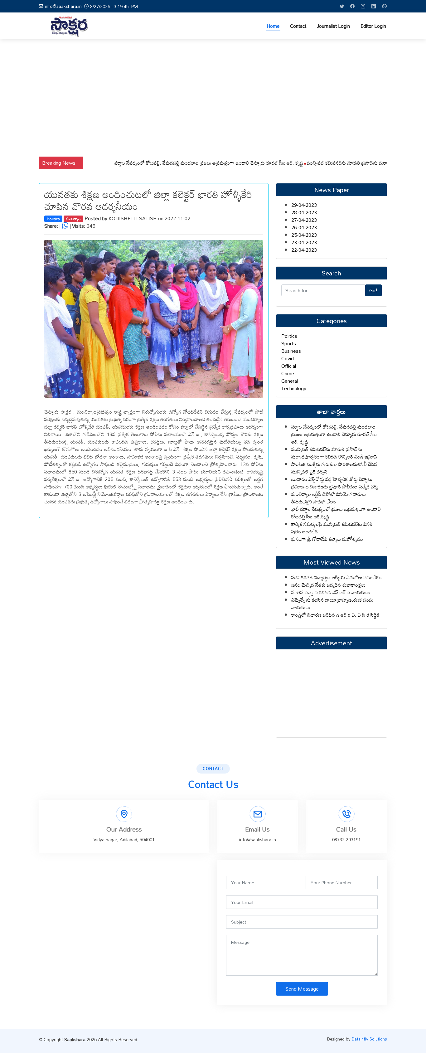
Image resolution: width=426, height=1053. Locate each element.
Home (273, 26)
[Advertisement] (213, 98)
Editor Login (373, 26)
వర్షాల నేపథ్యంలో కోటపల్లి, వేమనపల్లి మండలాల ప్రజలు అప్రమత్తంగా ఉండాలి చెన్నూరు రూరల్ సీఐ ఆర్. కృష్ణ (188, 163)
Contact (298, 26)
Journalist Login (333, 26)
